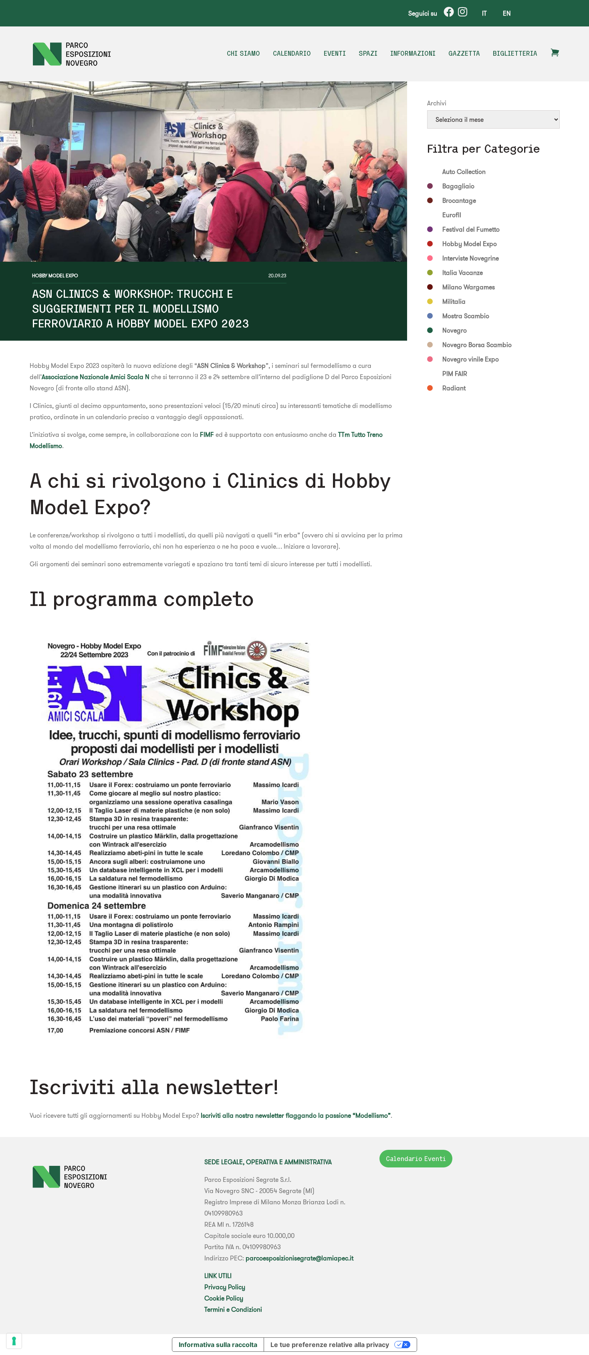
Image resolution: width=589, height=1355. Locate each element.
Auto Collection (464, 172)
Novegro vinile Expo (470, 359)
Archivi (436, 103)
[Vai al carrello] (555, 55)
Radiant (454, 388)
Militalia (454, 301)
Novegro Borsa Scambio (477, 345)
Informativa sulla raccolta (218, 1345)
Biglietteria (515, 53)
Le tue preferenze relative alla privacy (329, 1345)
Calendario (292, 53)
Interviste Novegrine (470, 258)
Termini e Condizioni (233, 1309)
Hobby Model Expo (55, 276)
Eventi (335, 53)
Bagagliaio (458, 186)
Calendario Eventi (416, 1158)
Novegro (454, 330)
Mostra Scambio (465, 316)
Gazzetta (464, 53)
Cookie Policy (223, 1298)
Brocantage (459, 200)
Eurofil (451, 215)
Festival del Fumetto (471, 229)
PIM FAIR (454, 374)
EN (507, 13)
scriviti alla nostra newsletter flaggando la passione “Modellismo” (296, 1115)
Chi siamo (243, 53)
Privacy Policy (224, 1287)
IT (484, 13)
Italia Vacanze (462, 273)
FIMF (207, 434)
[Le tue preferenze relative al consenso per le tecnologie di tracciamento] (14, 1341)
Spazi (368, 53)
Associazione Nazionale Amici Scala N (95, 377)
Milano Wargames (468, 287)
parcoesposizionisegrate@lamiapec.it (299, 1258)
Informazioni (413, 53)
